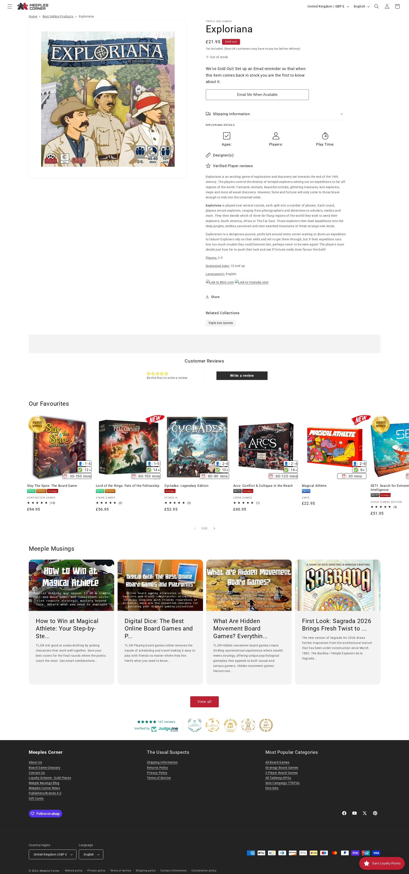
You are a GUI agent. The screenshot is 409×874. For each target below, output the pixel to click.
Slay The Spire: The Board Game (52, 486)
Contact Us (37, 772)
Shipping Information (162, 762)
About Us (35, 762)
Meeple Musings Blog (44, 783)
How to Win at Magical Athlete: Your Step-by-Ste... (67, 629)
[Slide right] (214, 528)
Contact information (173, 870)
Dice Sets (272, 788)
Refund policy (74, 870)
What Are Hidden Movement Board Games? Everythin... (240, 629)
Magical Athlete (314, 486)
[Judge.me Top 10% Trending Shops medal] (266, 725)
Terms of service (120, 870)
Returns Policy (157, 767)
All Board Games (277, 762)
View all (204, 702)
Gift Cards (36, 798)
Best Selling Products (58, 16)
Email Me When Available (257, 94)
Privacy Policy (157, 772)
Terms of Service (159, 777)
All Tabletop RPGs (278, 777)
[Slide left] (194, 528)
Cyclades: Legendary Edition (186, 486)
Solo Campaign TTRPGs (282, 783)
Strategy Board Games (281, 767)
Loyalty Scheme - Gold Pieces (50, 777)
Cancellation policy (204, 870)
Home (33, 16)
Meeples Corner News (44, 788)
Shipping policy (146, 870)
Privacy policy (96, 870)
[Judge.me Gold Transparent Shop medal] (212, 725)
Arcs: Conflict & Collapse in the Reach (263, 486)
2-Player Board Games (281, 772)
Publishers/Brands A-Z (45, 793)
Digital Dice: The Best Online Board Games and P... (159, 629)
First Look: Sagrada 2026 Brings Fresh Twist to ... (337, 625)
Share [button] (215, 297)
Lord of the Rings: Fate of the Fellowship (127, 486)
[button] (10, 6)
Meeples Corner (50, 870)
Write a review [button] (242, 376)
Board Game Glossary (44, 767)
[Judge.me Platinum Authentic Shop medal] (195, 725)
